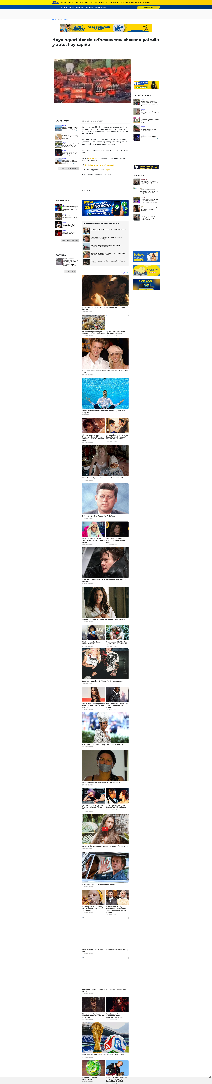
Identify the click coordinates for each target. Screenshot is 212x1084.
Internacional (103, 2)
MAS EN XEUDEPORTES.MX (70, 240)
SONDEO (61, 255)
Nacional (94, 2)
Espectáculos (129, 2)
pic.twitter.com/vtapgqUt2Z (104, 165)
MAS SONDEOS (71, 271)
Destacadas (79, 7)
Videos (91, 7)
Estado (87, 2)
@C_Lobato (89, 165)
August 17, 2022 (110, 170)
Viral (86, 7)
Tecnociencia (146, 2)
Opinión (97, 7)
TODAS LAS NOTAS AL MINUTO (69, 168)
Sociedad (138, 2)
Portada (63, 2)
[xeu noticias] (55, 2)
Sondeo (103, 7)
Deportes (113, 2)
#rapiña (91, 158)
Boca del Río (80, 2)
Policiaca (120, 2)
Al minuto (64, 7)
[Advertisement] (67, 184)
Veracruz (71, 2)
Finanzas (71, 7)
